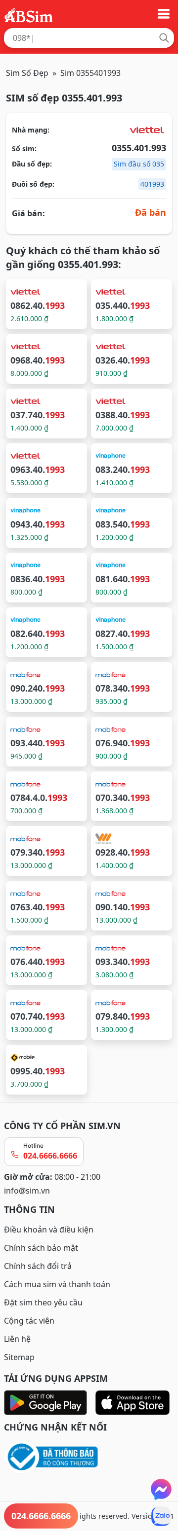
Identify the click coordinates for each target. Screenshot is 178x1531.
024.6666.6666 (50, 1155)
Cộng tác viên (29, 1320)
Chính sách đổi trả (38, 1266)
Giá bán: (28, 213)
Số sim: (24, 148)
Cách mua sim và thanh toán (57, 1284)
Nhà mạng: (30, 129)
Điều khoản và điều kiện (48, 1229)
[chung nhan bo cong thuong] (89, 1457)
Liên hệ (17, 1338)
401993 (152, 184)
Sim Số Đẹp (27, 72)
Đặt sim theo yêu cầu (43, 1302)
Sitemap (19, 1357)
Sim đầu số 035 (139, 163)
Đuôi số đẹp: (33, 184)
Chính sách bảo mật (41, 1247)
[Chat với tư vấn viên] (161, 1489)
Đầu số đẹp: (32, 163)
